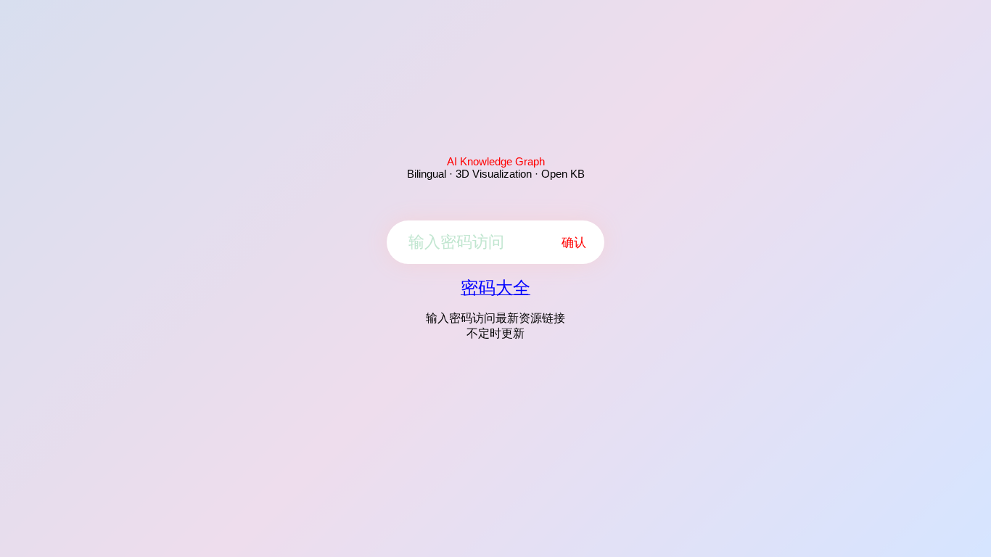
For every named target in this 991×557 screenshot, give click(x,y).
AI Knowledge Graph (496, 161)
